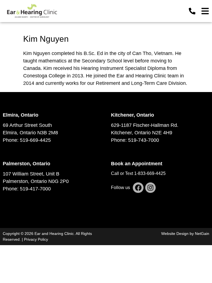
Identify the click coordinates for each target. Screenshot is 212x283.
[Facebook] (138, 187)
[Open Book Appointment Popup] (205, 11)
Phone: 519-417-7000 (27, 189)
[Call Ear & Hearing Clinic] (192, 11)
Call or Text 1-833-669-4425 (138, 173)
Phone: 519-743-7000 (135, 140)
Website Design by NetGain (185, 233)
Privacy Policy (36, 239)
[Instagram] (150, 187)
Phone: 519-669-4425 (27, 140)
